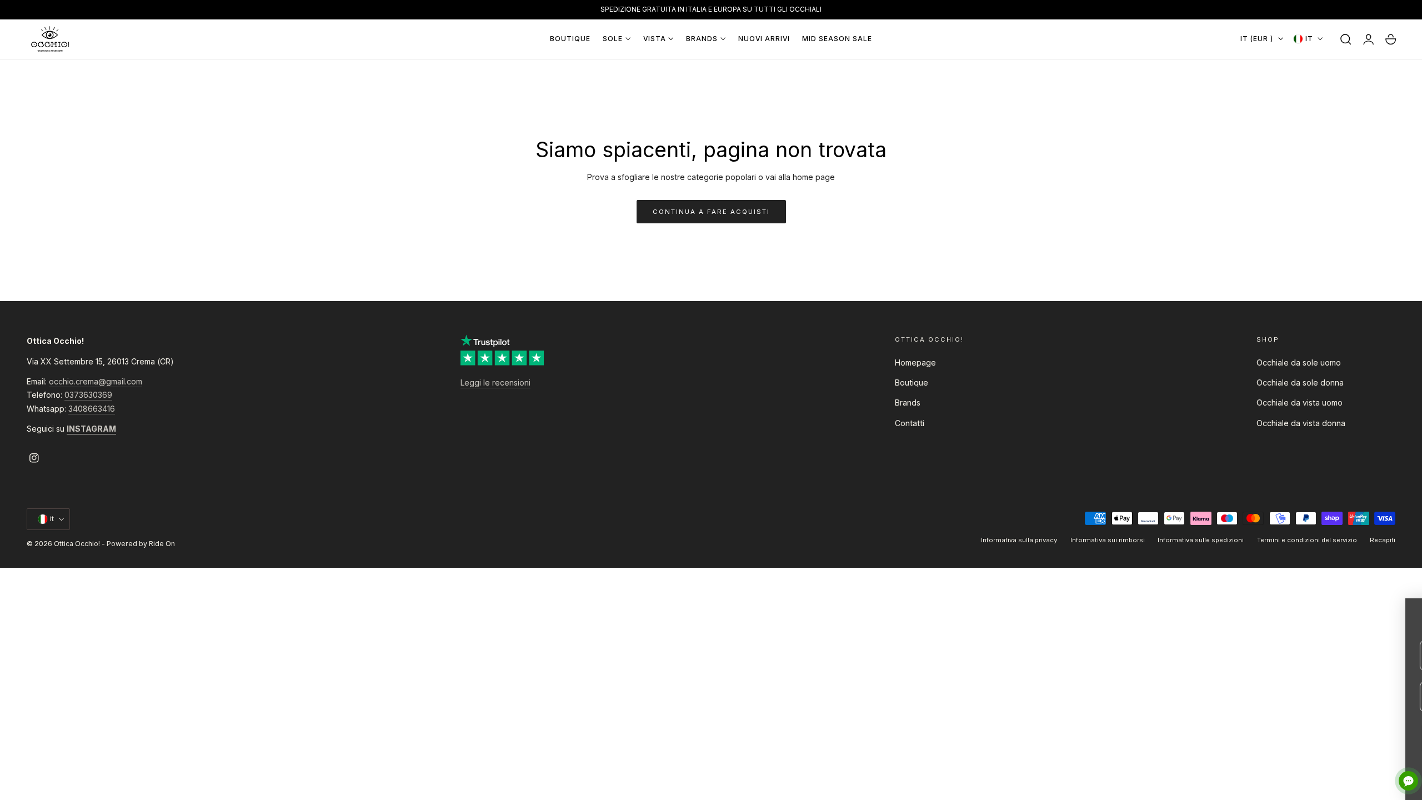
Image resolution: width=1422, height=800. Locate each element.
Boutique (911, 382)
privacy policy (1375, 778)
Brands (907, 402)
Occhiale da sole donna (1300, 382)
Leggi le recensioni (495, 382)
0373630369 (88, 394)
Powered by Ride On (141, 543)
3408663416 (91, 408)
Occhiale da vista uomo (1299, 402)
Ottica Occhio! (77, 543)
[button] (1346, 39)
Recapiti (1382, 540)
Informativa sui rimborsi (1107, 540)
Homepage (915, 362)
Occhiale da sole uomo (1298, 362)
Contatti (909, 422)
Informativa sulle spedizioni (1201, 540)
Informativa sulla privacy (1019, 540)
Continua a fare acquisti (711, 212)
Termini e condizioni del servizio (1307, 540)
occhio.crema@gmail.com (95, 381)
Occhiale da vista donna (1300, 422)
